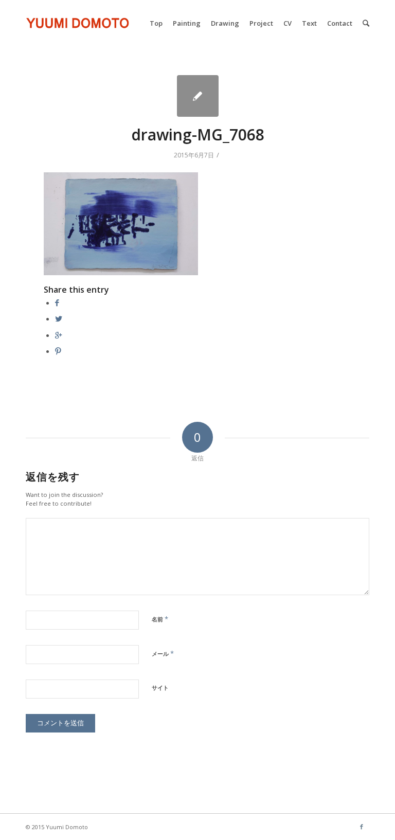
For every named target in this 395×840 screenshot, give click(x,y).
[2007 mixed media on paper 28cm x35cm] (198, 96)
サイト (160, 687)
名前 (160, 618)
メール (163, 653)
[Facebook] (361, 826)
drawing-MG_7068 (197, 134)
